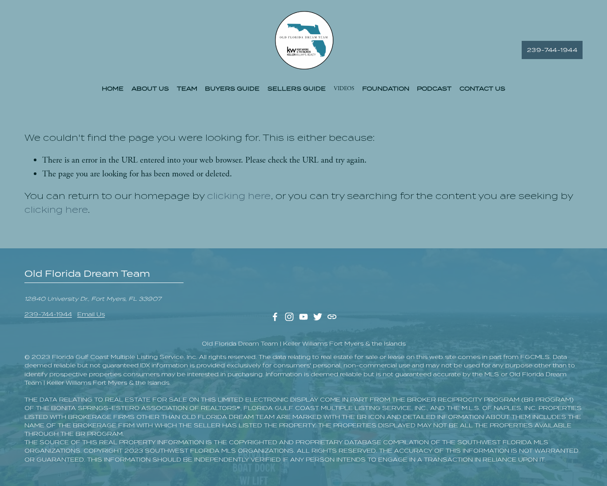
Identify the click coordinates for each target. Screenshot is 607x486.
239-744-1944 (552, 50)
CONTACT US (482, 88)
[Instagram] (289, 316)
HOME (113, 88)
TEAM (187, 88)
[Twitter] (317, 316)
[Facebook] (275, 316)
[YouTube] (303, 316)
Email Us (91, 314)
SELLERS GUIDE (297, 88)
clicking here (239, 196)
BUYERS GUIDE (232, 88)
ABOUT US (150, 88)
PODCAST (434, 88)
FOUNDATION (385, 88)
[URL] (331, 316)
